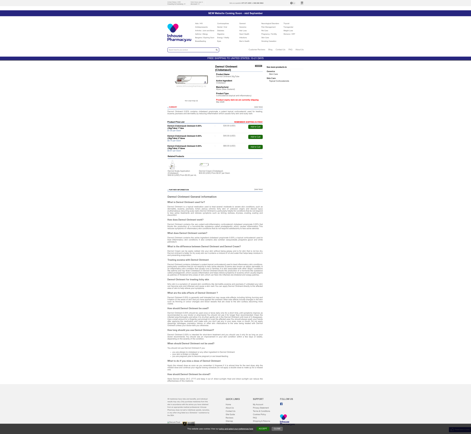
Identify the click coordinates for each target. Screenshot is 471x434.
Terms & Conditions (261, 411)
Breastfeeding (200, 41)
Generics (242, 27)
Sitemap (229, 421)
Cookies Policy (259, 414)
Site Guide (230, 414)
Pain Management (268, 27)
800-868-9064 (258, 3)
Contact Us (280, 50)
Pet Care (264, 31)
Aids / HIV (199, 23)
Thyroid (286, 23)
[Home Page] (287, 420)
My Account (258, 405)
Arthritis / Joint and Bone (204, 31)
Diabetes (220, 31)
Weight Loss (288, 31)
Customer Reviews (257, 50)
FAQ (290, 50)
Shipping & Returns (261, 421)
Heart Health (244, 34)
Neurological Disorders (270, 23)
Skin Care (265, 38)
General (242, 23)
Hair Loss (243, 31)
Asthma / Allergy (201, 34)
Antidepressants (201, 27)
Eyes (219, 41)
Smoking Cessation (268, 41)
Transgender (288, 27)
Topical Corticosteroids (279, 81)
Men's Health (244, 41)
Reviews (229, 418)
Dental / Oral (222, 27)
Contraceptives (223, 23)
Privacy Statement (261, 408)
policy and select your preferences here (236, 429)
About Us (299, 50)
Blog (270, 50)
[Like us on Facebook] (281, 403)
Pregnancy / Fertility (269, 34)
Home (228, 405)
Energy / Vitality (223, 38)
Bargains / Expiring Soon (204, 38)
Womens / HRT (289, 34)
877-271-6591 (246, 3)
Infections (243, 38)
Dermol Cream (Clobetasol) (211, 171)
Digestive (220, 34)
